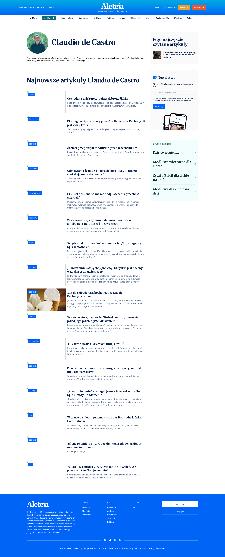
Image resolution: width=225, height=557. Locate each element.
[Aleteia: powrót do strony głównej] (112, 6)
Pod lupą (110, 18)
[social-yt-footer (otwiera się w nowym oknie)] (105, 540)
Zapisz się (159, 106)
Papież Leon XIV (162, 18)
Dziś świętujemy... (166, 152)
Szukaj (51, 7)
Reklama (110, 522)
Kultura (122, 18)
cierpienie (33, 168)
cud (30, 464)
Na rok (135, 507)
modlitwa (33, 218)
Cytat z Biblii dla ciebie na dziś (171, 178)
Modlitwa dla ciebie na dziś (171, 191)
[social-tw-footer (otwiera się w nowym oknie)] (115, 540)
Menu (34, 18)
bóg (30, 415)
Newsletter (111, 507)
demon (32, 316)
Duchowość (83, 18)
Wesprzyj (197, 7)
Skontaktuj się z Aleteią (144, 548)
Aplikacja (110, 511)
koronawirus (34, 341)
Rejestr (183, 7)
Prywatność (160, 548)
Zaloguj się (172, 7)
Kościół (148, 18)
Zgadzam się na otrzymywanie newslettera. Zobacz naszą (175, 99)
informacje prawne (105, 548)
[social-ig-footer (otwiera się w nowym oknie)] (120, 540)
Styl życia (97, 18)
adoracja (32, 144)
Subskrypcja (112, 515)
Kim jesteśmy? (90, 548)
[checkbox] (153, 98)
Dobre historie (67, 18)
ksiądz (31, 242)
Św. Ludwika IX (122, 12)
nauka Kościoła (35, 193)
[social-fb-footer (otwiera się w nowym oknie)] (110, 540)
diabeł (31, 94)
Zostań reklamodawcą (124, 548)
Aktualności (135, 18)
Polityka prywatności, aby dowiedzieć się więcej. (173, 100)
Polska (189, 18)
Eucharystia (33, 119)
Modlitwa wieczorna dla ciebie (172, 164)
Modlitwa (47, 18)
